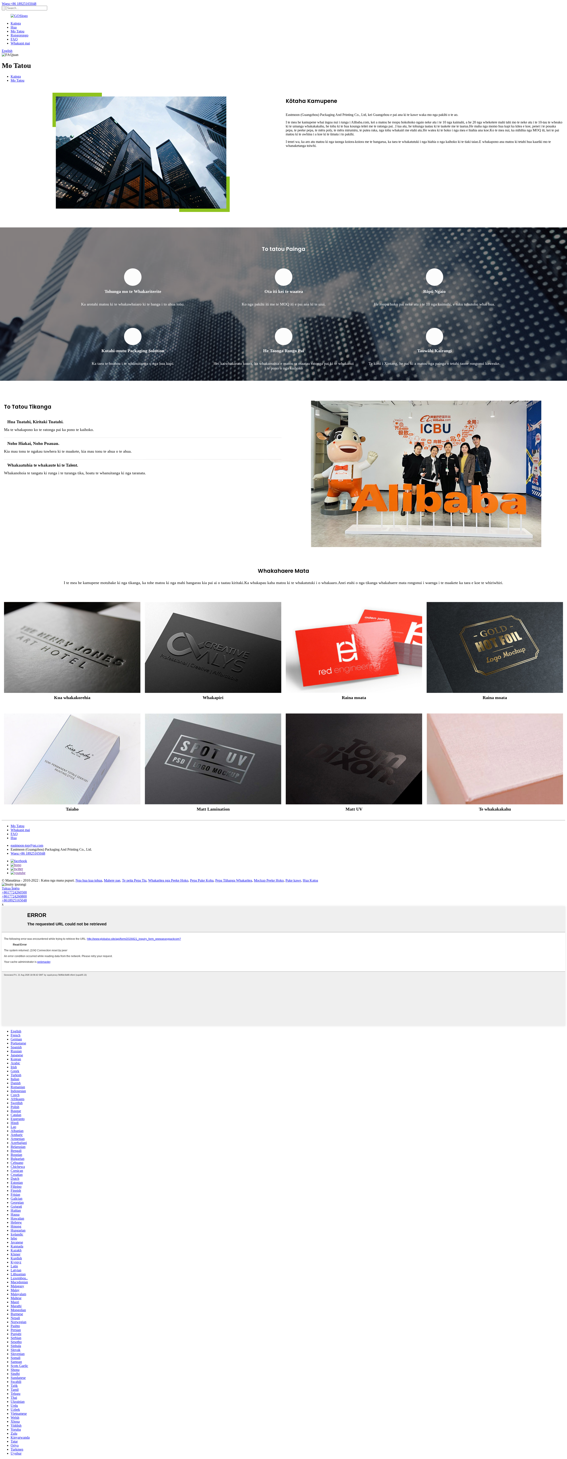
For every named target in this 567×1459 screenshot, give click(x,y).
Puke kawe (293, 880)
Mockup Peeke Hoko (269, 880)
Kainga (16, 23)
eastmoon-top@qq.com (27, 845)
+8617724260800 (14, 896)
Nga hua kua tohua (89, 880)
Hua (14, 27)
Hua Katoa (310, 880)
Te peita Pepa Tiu (134, 880)
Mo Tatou (17, 31)
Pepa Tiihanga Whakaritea (233, 880)
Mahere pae (112, 880)
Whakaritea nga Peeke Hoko (168, 880)
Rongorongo (19, 35)
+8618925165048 (14, 900)
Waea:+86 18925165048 (19, 4)
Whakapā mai (20, 43)
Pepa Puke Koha (202, 880)
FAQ (14, 39)
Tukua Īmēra (10, 888)
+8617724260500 (14, 892)
